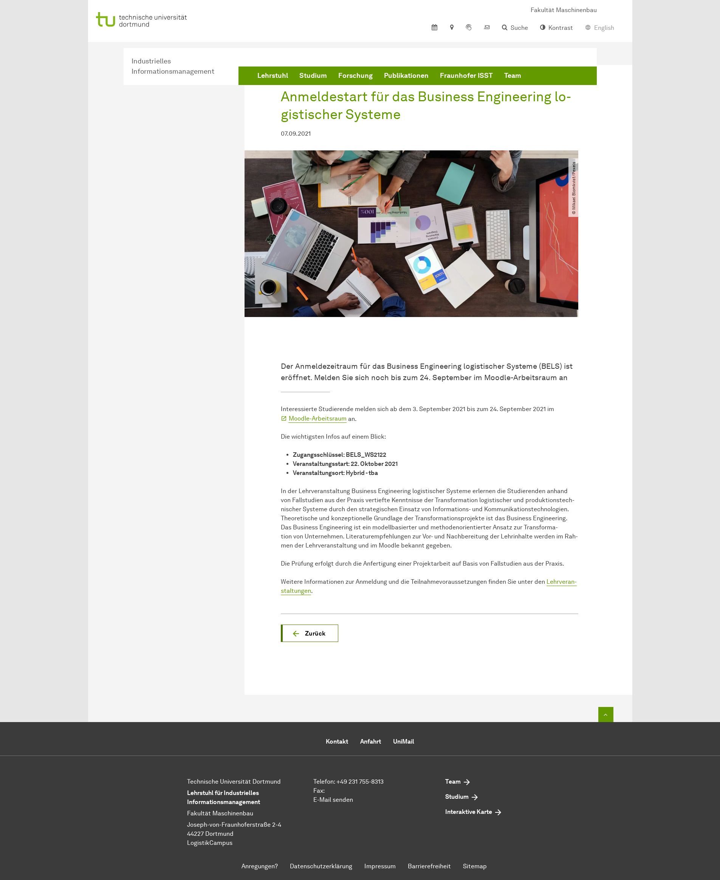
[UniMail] (487, 28)
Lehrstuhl (272, 75)
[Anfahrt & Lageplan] (451, 28)
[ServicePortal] (469, 28)
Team (512, 75)
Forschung (355, 75)
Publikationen (406, 75)
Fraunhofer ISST (466, 75)
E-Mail (322, 799)
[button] (309, 633)
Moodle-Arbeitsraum (318, 418)
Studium (313, 75)
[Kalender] (434, 28)
